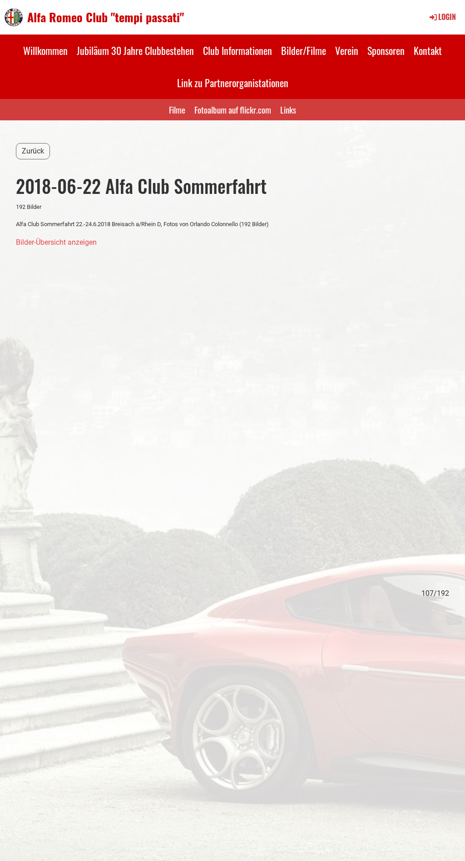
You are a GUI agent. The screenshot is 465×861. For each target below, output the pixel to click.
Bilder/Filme (303, 50)
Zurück (33, 151)
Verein (346, 50)
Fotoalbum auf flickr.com (232, 109)
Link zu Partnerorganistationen (232, 82)
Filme (177, 109)
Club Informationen (237, 50)
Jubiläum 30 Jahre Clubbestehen (135, 50)
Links (288, 109)
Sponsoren (386, 50)
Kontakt (428, 50)
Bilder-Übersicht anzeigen (56, 242)
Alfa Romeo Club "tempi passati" (105, 17)
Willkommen (45, 50)
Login (447, 16)
